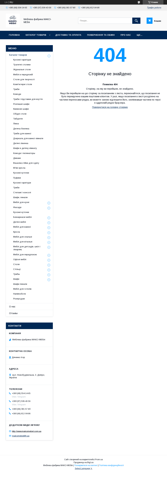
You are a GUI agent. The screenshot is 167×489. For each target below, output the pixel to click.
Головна (14, 35)
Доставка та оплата (68, 35)
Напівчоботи (19, 294)
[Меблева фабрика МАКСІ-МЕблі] (13, 26)
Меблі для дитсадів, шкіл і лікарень (26, 248)
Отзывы (13, 313)
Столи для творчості (24, 79)
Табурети (18, 118)
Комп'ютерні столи (22, 84)
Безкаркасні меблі (22, 217)
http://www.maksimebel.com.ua (26, 431)
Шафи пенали (20, 284)
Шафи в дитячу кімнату (25, 148)
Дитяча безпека (21, 128)
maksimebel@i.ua (20, 436)
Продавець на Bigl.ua (83, 462)
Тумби (16, 89)
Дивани (17, 158)
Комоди (17, 94)
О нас (12, 306)
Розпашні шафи (21, 104)
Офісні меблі (19, 259)
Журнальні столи (22, 69)
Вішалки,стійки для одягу (26, 163)
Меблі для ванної (22, 227)
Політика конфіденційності (111, 465)
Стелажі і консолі (22, 192)
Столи (16, 264)
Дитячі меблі (19, 222)
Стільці (17, 269)
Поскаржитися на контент (86, 465)
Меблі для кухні (21, 202)
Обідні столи (19, 114)
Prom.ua (99, 459)
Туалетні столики (21, 64)
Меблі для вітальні (22, 241)
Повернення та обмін (101, 35)
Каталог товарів (36, 35)
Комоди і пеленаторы (24, 153)
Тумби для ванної (22, 133)
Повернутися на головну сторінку (110, 107)
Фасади (17, 207)
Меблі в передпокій (23, 74)
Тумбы (16, 274)
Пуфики (17, 178)
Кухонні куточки (21, 173)
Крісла (16, 232)
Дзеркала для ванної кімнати (28, 138)
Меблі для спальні (22, 237)
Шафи (16, 279)
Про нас (126, 35)
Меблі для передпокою (25, 254)
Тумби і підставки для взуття (28, 99)
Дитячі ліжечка (20, 143)
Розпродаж (19, 298)
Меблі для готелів (22, 289)
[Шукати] (136, 21)
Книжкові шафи (21, 109)
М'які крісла (19, 168)
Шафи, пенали (20, 197)
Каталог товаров (18, 55)
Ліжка (16, 123)
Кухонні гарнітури (22, 59)
